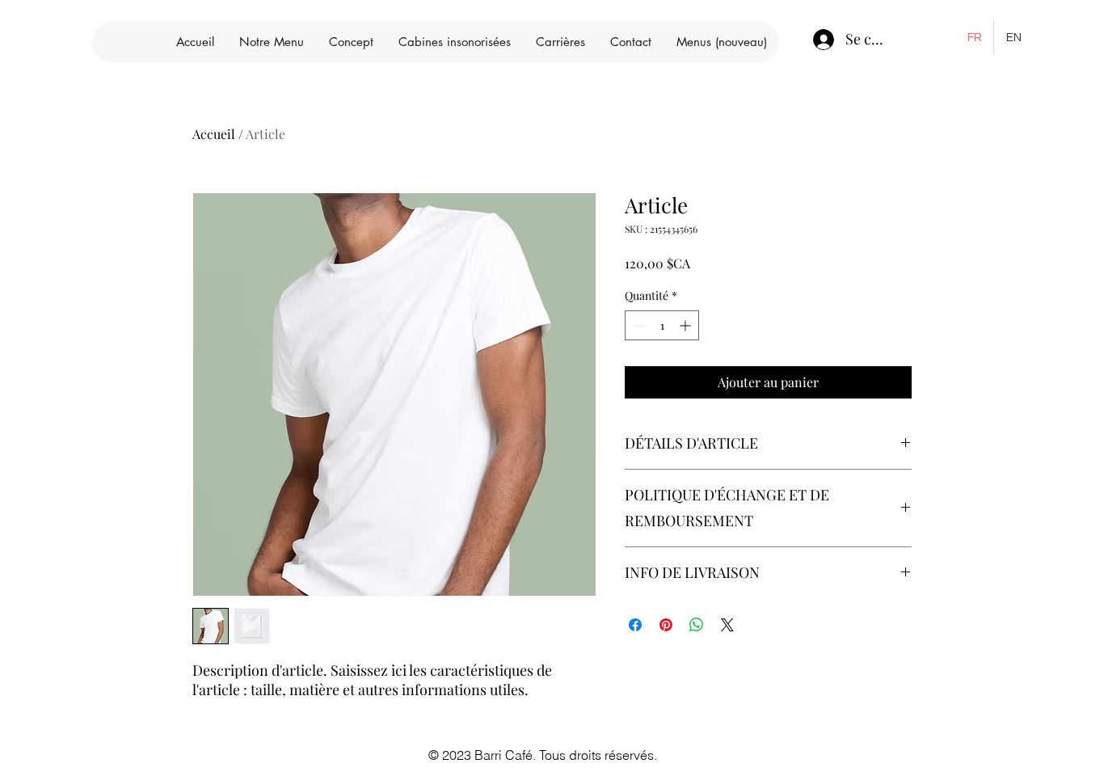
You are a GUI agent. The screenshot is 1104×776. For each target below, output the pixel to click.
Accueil (213, 133)
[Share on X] (727, 625)
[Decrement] (637, 325)
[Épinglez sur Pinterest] (666, 625)
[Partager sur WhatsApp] (696, 625)
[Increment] (686, 325)
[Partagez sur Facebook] (635, 625)
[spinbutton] (661, 325)
